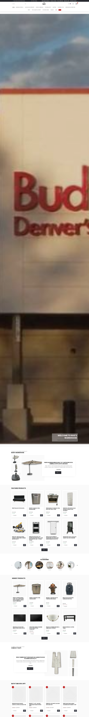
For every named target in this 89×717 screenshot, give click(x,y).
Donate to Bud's (54, 0)
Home (13, 7)
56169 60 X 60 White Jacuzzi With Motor (53, 704)
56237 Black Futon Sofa (18, 508)
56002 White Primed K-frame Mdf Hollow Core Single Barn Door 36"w (52, 538)
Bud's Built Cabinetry (46, 0)
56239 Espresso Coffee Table (68, 628)
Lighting (54, 7)
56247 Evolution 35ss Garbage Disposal (68, 598)
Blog (56, 9)
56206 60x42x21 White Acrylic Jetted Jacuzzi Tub (19, 704)
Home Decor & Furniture (70, 7)
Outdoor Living (46, 9)
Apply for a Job (66, 0)
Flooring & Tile (61, 7)
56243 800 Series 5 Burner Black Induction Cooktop (36, 628)
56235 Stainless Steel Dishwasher (34, 509)
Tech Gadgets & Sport (36, 9)
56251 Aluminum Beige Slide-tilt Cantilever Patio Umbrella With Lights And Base (18, 599)
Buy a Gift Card (60, 0)
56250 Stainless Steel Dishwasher (35, 598)
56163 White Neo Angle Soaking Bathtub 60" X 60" (69, 704)
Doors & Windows (39, 7)
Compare (14, 515)
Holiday (52, 9)
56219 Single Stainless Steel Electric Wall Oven (53, 509)
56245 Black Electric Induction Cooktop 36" (19, 628)
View (57, 472)
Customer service (73, 0)
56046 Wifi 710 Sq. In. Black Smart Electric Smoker (69, 537)
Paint (29, 9)
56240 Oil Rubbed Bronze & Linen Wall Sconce (52, 628)
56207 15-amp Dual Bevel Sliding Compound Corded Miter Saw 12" (19, 538)
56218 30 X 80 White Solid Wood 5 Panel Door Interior (69, 509)
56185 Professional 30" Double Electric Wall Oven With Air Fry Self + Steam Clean (36, 538)
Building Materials (19, 7)
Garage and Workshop (29, 7)
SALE (60, 9)
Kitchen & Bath (48, 7)
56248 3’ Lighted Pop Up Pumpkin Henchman (52, 598)
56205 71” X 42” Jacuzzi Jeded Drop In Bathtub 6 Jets (35, 704)
